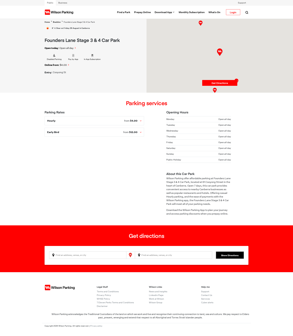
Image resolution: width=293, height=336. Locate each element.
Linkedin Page (156, 295)
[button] (201, 23)
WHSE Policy (103, 299)
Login (233, 12)
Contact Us (206, 295)
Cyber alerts (207, 302)
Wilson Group (155, 302)
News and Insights (158, 291)
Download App (163, 12)
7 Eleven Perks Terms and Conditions (115, 302)
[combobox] (87, 255)
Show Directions (230, 255)
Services (205, 299)
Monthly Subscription (192, 12)
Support (242, 3)
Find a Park (123, 12)
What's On (214, 12)
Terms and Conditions (108, 291)
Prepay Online (142, 12)
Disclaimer (102, 306)
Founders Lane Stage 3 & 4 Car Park (79, 22)
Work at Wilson (156, 299)
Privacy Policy (104, 295)
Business (62, 3)
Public (50, 3)
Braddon (57, 22)
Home (47, 22)
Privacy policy (96, 326)
